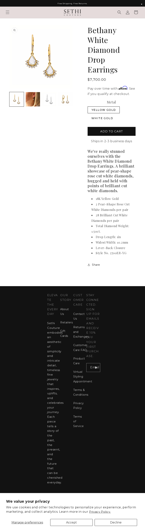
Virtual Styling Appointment (82, 376)
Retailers (66, 322)
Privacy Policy (78, 406)
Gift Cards (64, 333)
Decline (116, 522)
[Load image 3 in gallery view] (49, 99)
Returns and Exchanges (81, 331)
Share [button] (96, 264)
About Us (64, 312)
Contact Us (79, 316)
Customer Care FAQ (80, 347)
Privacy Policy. (100, 511)
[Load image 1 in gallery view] (16, 99)
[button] (7, 12)
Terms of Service (78, 421)
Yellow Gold (104, 110)
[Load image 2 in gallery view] (33, 99)
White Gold (102, 118)
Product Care (79, 361)
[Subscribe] (96, 367)
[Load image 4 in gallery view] (65, 99)
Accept (71, 522)
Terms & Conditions (80, 392)
